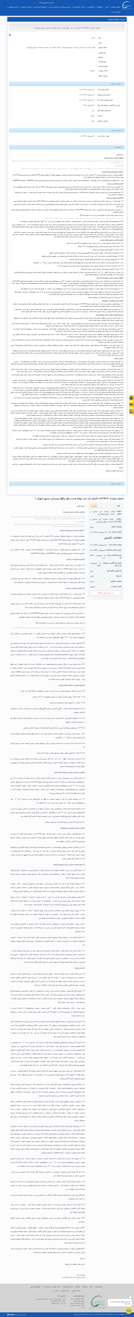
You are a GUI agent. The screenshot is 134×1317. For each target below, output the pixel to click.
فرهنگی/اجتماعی (40, 6)
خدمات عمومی (26, 6)
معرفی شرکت (115, 6)
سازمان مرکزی (102, 47)
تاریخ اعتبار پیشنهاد (104, 94)
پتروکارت (99, 6)
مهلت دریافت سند (103, 136)
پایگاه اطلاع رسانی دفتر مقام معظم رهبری (77, 1300)
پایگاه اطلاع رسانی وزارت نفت (77, 1306)
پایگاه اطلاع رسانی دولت (77, 1303)
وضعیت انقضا (102, 76)
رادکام (16, 1315)
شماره (100, 43)
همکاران (91, 6)
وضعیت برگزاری (103, 121)
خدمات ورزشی (14, 6)
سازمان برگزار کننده (117, 520)
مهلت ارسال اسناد (103, 89)
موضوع (100, 57)
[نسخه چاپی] (10, 34)
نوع (99, 37)
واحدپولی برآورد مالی (104, 110)
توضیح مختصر (103, 66)
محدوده (100, 115)
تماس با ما (116, 11)
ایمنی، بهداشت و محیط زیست (59, 6)
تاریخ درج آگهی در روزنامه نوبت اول (109, 105)
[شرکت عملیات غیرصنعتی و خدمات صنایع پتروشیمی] (127, 5)
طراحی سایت (22, 1315)
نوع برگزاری (102, 52)
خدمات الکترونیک (79, 6)
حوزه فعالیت (102, 61)
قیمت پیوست (103, 70)
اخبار (107, 6)
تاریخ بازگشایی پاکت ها (105, 100)
